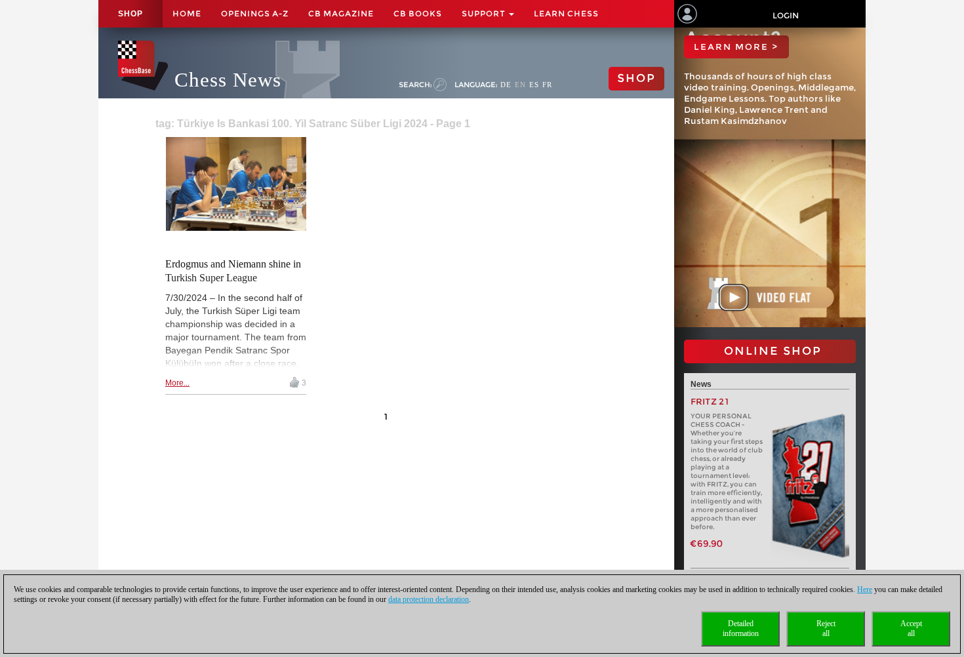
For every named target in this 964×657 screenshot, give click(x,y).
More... (177, 383)
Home (186, 13)
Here (864, 589)
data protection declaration (428, 599)
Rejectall (825, 628)
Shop (130, 13)
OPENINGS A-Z (255, 13)
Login (786, 15)
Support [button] (485, 13)
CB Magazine (341, 13)
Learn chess (566, 13)
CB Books (417, 13)
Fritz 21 (710, 401)
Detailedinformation (741, 628)
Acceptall (911, 628)
